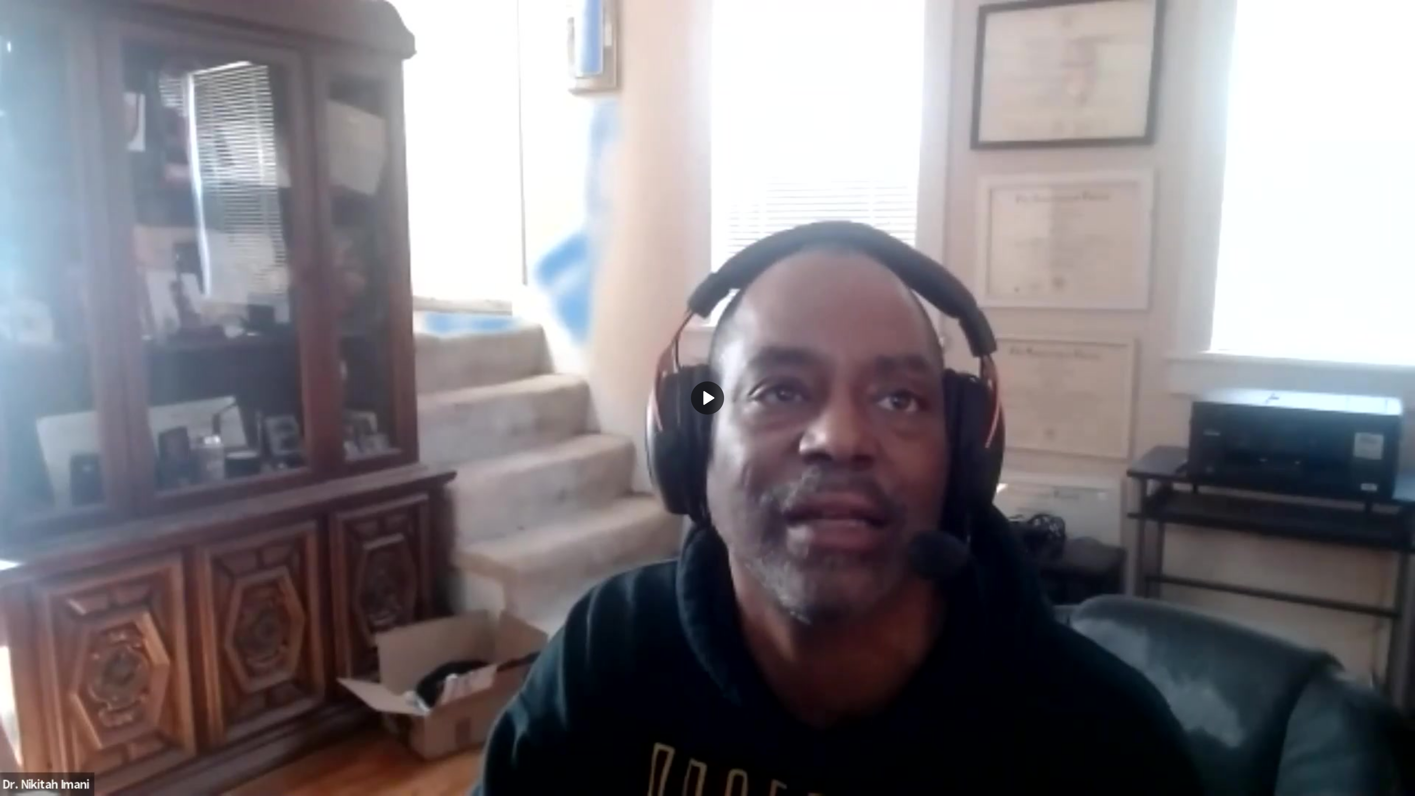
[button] (707, 398)
